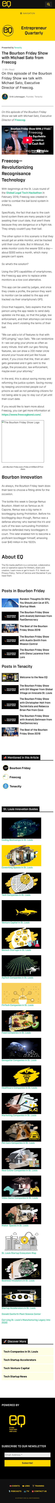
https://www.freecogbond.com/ (21, 414)
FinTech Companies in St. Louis (17, 1005)
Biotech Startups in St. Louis (16, 950)
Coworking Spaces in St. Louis (17, 867)
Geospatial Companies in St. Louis (19, 1060)
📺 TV (26, 1491)
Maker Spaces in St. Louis (15, 1225)
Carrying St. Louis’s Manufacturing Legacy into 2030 (26, 1321)
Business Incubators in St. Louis (18, 1280)
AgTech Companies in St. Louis (17, 977)
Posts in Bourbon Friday (23, 591)
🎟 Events (14, 1486)
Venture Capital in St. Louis (15, 922)
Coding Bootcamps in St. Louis (17, 840)
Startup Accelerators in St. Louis (18, 1308)
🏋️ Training (38, 1486)
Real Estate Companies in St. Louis (19, 1170)
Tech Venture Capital (16, 1368)
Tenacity (18, 48)
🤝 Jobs (26, 1486)
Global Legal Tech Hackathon (24, 192)
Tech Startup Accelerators (20, 1359)
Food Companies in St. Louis (16, 1032)
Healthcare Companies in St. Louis (19, 1087)
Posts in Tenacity (17, 666)
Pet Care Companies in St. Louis (18, 1143)
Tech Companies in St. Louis (16, 895)
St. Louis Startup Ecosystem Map (19, 1253)
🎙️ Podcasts (14, 1491)
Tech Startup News (15, 1376)
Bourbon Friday (20, 768)
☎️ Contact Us (39, 1491)
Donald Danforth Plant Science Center (21, 1314)
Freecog (20, 119)
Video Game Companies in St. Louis (20, 1198)
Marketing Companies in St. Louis (19, 1115)
